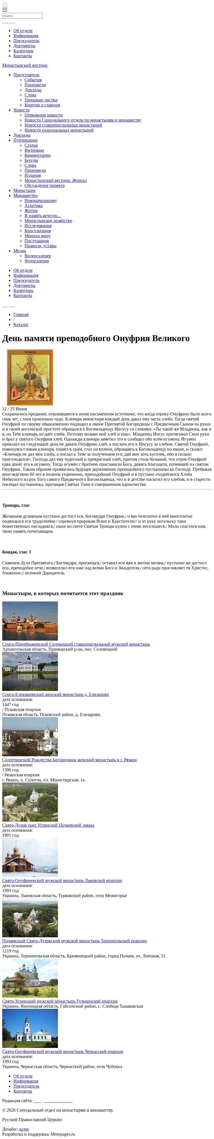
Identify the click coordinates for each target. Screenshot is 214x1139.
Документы (24, 45)
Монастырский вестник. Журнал (56, 180)
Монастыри (24, 190)
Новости (21, 110)
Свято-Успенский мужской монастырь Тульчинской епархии (60, 1001)
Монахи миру (38, 235)
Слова (30, 94)
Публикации (25, 140)
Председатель (26, 40)
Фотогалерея (37, 260)
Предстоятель (26, 74)
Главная (20, 314)
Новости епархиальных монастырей (59, 130)
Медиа (19, 250)
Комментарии (38, 155)
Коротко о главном (42, 105)
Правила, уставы (41, 245)
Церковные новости (44, 115)
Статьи (31, 145)
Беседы (31, 160)
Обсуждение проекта (45, 185)
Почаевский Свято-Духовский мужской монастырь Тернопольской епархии (74, 940)
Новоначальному (41, 200)
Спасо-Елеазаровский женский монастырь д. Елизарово (55, 694)
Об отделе (23, 30)
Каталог (21, 324)
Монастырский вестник (25, 65)
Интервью (34, 150)
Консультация (38, 230)
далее (24, 1129)
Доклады (33, 89)
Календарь (23, 50)
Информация (25, 35)
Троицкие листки (41, 100)
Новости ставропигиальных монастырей (63, 125)
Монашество (25, 195)
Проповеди (35, 84)
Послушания (37, 240)
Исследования (38, 225)
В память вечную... (43, 215)
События (33, 79)
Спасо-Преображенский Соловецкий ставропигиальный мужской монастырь (76, 644)
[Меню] (4, 10)
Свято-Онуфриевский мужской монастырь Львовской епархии (62, 880)
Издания (33, 175)
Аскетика (34, 205)
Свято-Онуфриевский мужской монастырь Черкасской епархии (62, 1051)
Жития (31, 210)
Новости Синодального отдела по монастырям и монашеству (83, 120)
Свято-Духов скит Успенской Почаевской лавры (48, 825)
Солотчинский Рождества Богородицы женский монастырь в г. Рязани (69, 759)
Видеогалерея (38, 255)
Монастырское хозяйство (48, 220)
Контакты (22, 55)
